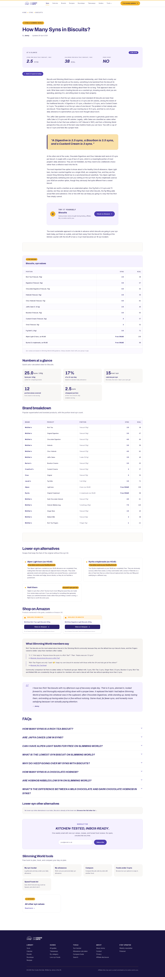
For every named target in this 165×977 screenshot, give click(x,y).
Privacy (99, 954)
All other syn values (148, 517)
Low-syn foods (55, 957)
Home (24, 12)
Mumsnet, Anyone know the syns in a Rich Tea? (45, 658)
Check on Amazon (103, 214)
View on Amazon (40, 627)
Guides (101, 3)
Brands (63, 3)
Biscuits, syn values (148, 462)
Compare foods (78, 954)
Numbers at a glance (148, 466)
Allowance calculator (80, 951)
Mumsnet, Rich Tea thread (39, 665)
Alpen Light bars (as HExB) (149, 476)
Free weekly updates (129, 3)
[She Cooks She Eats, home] (31, 3)
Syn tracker (77, 948)
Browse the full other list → (87, 810)
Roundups (81, 3)
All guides (53, 948)
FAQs (142, 499)
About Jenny (100, 948)
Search (75, 957)
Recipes (72, 3)
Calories (55, 3)
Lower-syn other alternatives (146, 503)
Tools (108, 3)
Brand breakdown (147, 469)
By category (54, 954)
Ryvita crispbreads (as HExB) (150, 482)
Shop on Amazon (146, 490)
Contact (99, 951)
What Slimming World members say (148, 494)
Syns (47, 3)
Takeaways (91, 3)
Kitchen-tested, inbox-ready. (148, 509)
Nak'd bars (145, 487)
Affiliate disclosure (102, 957)
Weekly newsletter (125, 948)
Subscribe (100, 842)
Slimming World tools (148, 514)
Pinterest (122, 951)
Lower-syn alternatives (149, 472)
